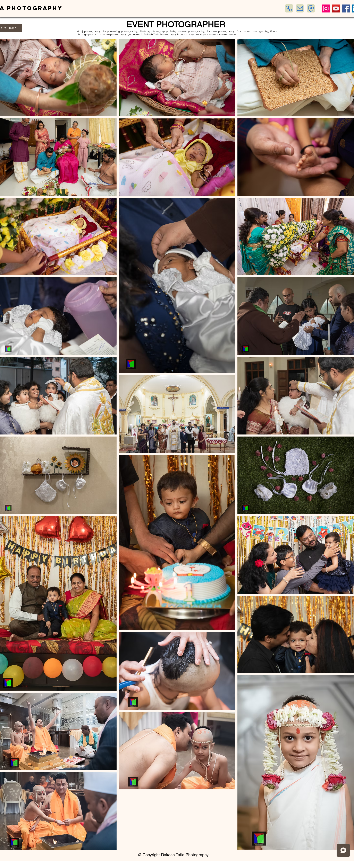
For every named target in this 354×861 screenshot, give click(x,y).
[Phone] (289, 8)
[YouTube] (336, 8)
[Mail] (300, 8)
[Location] (311, 8)
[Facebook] (346, 8)
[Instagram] (326, 8)
